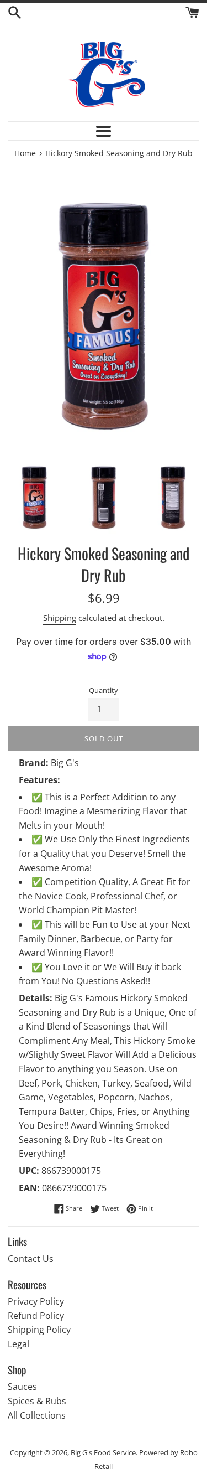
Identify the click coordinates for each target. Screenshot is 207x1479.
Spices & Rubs (37, 1401)
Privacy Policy (36, 1301)
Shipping (59, 617)
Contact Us (31, 1259)
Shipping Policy (39, 1329)
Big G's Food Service (103, 1452)
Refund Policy (36, 1316)
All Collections (37, 1415)
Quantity (103, 690)
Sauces (22, 1386)
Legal (18, 1344)
